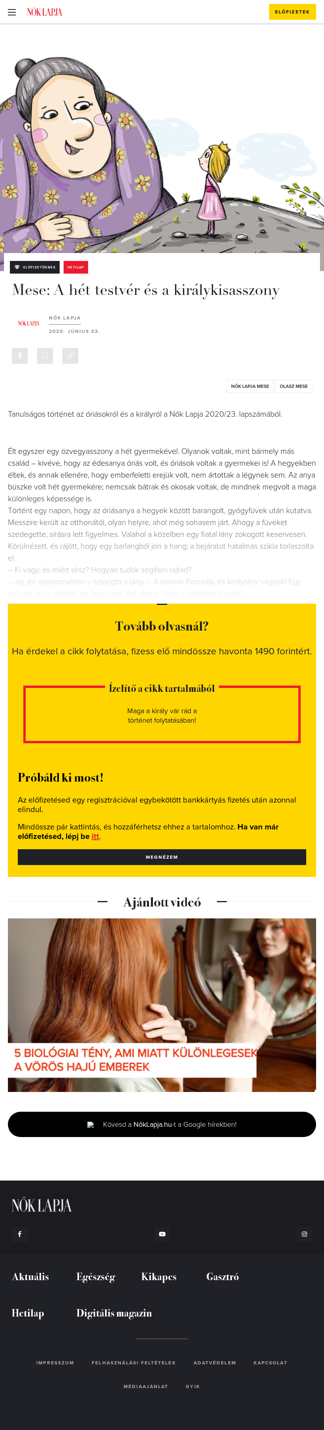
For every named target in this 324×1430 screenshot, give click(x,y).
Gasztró (222, 1276)
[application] (162, 1005)
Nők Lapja (44, 11)
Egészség (96, 1276)
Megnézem (162, 857)
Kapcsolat (271, 1363)
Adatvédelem (215, 1363)
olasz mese (294, 386)
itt (95, 836)
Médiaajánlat (146, 1386)
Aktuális (30, 1276)
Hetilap (76, 267)
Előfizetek (292, 12)
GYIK (193, 1386)
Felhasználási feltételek (134, 1363)
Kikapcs (159, 1276)
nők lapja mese (250, 386)
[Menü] (12, 12)
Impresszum (55, 1363)
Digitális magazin (114, 1312)
